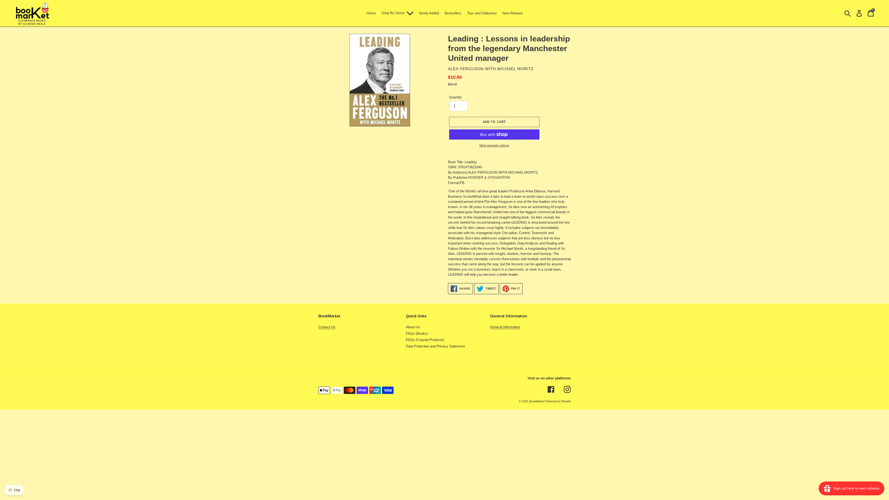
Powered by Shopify (558, 401)
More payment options (494, 145)
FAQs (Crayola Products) (425, 340)
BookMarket (537, 401)
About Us (413, 327)
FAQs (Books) (417, 333)
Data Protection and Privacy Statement (435, 346)
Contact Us (326, 327)
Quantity (455, 97)
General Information (505, 327)
